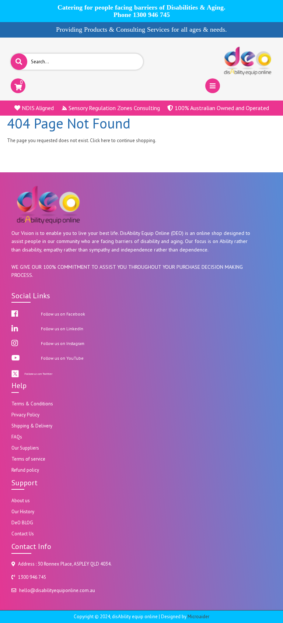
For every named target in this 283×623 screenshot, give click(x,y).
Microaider (198, 616)
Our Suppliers (25, 448)
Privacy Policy (25, 415)
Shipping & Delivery (31, 426)
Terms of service (28, 459)
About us (20, 500)
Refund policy (25, 470)
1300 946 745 (151, 14)
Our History (22, 511)
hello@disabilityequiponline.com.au (57, 590)
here (105, 140)
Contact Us (22, 534)
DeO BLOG (22, 523)
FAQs (16, 437)
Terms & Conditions (32, 404)
